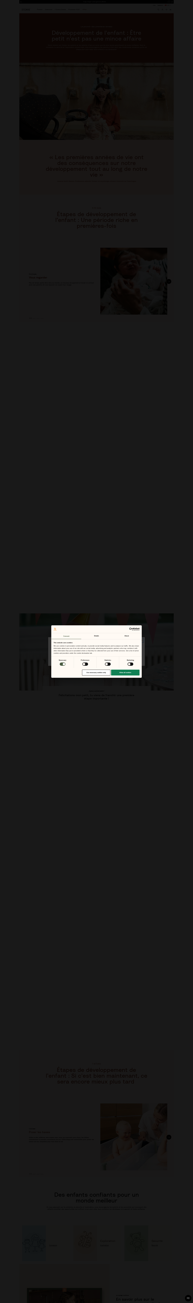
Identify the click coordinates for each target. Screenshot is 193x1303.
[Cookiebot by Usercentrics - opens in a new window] (131, 629)
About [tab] (126, 636)
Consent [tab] (66, 636)
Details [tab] (96, 636)
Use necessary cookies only (96, 672)
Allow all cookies (125, 672)
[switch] (85, 664)
